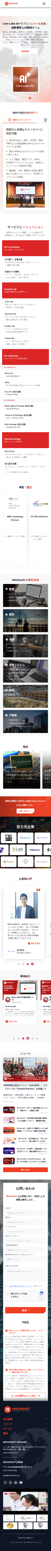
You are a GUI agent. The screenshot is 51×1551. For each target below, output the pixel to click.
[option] (23, 922)
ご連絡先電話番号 (11, 1245)
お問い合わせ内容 (11, 1266)
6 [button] (37, 1039)
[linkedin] (16, 1483)
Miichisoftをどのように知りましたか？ (19, 1254)
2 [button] (23, 964)
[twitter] (5, 1483)
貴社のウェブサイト (12, 1236)
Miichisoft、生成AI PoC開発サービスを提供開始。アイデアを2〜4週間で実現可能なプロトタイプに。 (32, 1131)
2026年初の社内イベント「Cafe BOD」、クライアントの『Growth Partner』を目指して (25, 1087)
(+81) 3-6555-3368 (10, 1470)
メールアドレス (10, 1226)
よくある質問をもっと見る (23, 1395)
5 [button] (32, 1039)
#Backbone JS (14, 1009)
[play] (25, 1500)
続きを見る (20, 782)
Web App (9, 1006)
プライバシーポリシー (25, 1538)
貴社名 (7, 1217)
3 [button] (28, 964)
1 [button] (19, 964)
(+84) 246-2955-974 (10, 1453)
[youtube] (21, 1483)
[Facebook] (10, 1483)
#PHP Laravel (24, 1009)
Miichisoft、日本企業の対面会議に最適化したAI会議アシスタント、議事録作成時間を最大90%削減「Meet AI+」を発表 (32, 1121)
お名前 (7, 1208)
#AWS (7, 1009)
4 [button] (32, 964)
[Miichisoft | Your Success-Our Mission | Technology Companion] (11, 4)
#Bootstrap (46, 1009)
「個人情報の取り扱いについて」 (20, 1286)
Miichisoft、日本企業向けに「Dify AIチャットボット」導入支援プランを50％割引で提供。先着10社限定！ (33, 1141)
